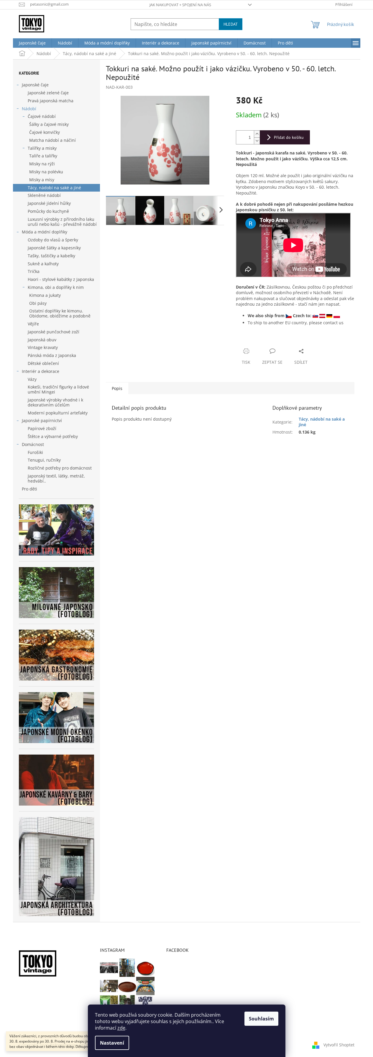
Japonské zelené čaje (48, 93)
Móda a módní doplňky (44, 232)
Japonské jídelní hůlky (49, 203)
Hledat (231, 24)
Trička (34, 271)
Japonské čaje (35, 85)
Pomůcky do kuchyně (48, 211)
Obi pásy (38, 303)
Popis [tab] (117, 388)
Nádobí (29, 108)
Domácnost (33, 444)
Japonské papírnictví (42, 420)
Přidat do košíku (289, 137)
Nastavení (112, 1043)
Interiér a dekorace (40, 371)
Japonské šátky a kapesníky (54, 248)
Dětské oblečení (43, 363)
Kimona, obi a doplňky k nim (56, 287)
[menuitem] (32, 43)
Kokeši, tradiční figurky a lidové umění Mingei (58, 389)
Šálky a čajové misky (49, 124)
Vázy (32, 379)
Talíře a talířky (43, 156)
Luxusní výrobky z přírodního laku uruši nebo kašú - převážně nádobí (62, 221)
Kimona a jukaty (45, 295)
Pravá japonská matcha (50, 100)
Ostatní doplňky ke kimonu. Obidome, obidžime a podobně (60, 313)
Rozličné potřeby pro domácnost (60, 468)
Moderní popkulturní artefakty (58, 413)
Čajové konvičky (44, 132)
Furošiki (35, 452)
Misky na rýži (42, 164)
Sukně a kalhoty (43, 263)
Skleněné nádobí (44, 195)
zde (121, 1028)
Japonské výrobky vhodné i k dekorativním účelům (55, 402)
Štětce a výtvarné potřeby (53, 436)
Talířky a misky (42, 148)
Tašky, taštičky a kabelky (51, 256)
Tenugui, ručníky (44, 460)
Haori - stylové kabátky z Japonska (61, 279)
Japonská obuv (42, 340)
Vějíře (33, 324)
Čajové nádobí (42, 116)
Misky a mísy (41, 179)
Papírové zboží (42, 428)
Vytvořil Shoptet (338, 1045)
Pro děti (29, 489)
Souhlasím (261, 1018)
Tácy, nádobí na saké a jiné (54, 187)
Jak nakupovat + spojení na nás (180, 4)
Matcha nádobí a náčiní (52, 140)
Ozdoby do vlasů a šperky (53, 240)
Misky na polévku (46, 171)
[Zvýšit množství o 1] (257, 134)
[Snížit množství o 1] (257, 140)
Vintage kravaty (43, 347)
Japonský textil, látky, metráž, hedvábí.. (56, 478)
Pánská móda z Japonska (52, 355)
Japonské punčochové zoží (53, 332)
